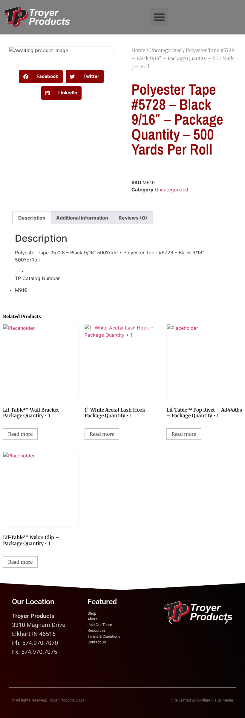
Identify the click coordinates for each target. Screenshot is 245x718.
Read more (20, 434)
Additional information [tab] (82, 218)
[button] (159, 17)
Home (138, 50)
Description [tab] (31, 218)
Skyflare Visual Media (215, 700)
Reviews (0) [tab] (133, 218)
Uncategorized (165, 50)
